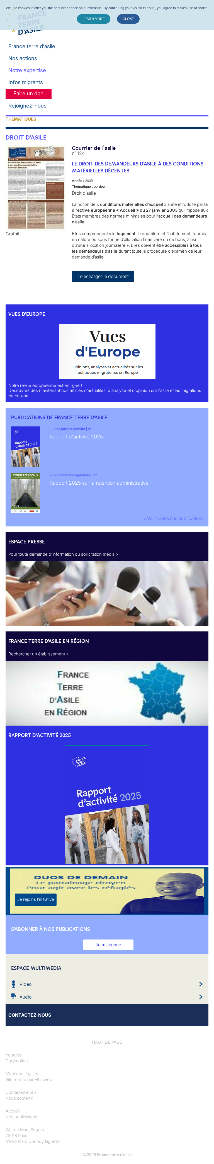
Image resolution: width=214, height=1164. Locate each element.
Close (128, 19)
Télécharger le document (103, 276)
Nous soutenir (19, 1098)
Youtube (14, 1055)
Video (25, 984)
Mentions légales (22, 1073)
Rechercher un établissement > (38, 654)
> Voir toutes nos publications (173, 518)
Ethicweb (43, 1079)
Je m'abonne (108, 944)
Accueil (13, 1111)
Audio (25, 997)
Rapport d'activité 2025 (76, 437)
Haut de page (107, 1042)
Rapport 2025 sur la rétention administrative (99, 483)
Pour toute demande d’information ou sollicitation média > (63, 554)
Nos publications (21, 1116)
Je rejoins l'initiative (35, 899)
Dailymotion (17, 1060)
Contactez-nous (21, 1092)
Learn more (93, 19)
